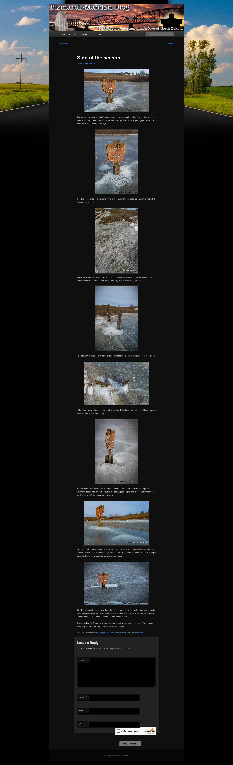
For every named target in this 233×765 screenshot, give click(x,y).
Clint (122, 632)
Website (82, 723)
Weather (114, 632)
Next (171, 43)
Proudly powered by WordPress (116, 755)
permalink (139, 632)
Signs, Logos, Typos (102, 632)
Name (83, 697)
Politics (100, 34)
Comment (83, 660)
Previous (63, 43)
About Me (72, 34)
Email (83, 710)
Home (62, 34)
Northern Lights (86, 34)
